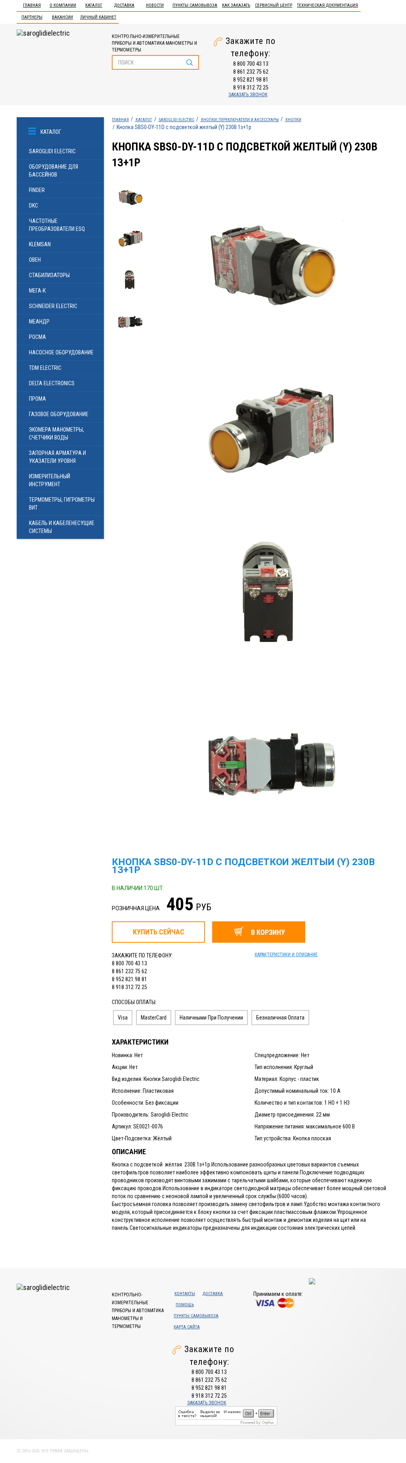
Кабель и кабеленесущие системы (61, 527)
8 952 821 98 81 (250, 79)
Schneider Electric (53, 306)
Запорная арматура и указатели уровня (57, 457)
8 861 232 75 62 (250, 71)
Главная (32, 5)
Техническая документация (327, 5)
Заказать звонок (248, 94)
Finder (37, 190)
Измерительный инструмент (49, 480)
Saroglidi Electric (52, 151)
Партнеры (31, 17)
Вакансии (62, 17)
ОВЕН (35, 260)
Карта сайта (187, 1327)
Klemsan (40, 244)
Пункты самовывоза (194, 5)
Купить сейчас (158, 932)
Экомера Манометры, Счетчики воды (56, 433)
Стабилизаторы (49, 275)
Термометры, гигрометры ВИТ (62, 504)
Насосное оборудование (61, 352)
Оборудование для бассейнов (53, 171)
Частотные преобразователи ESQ (57, 225)
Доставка (124, 5)
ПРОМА (37, 399)
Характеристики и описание (286, 954)
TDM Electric (45, 368)
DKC (33, 205)
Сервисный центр (273, 5)
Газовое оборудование (58, 414)
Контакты (184, 1293)
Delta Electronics (52, 383)
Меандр (39, 321)
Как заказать (236, 5)
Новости (155, 5)
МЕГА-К (37, 290)
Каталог (93, 5)
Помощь (185, 1304)
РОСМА (37, 337)
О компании (63, 5)
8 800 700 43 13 (250, 64)
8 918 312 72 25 (250, 87)
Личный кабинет (98, 17)
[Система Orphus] (226, 1415)
